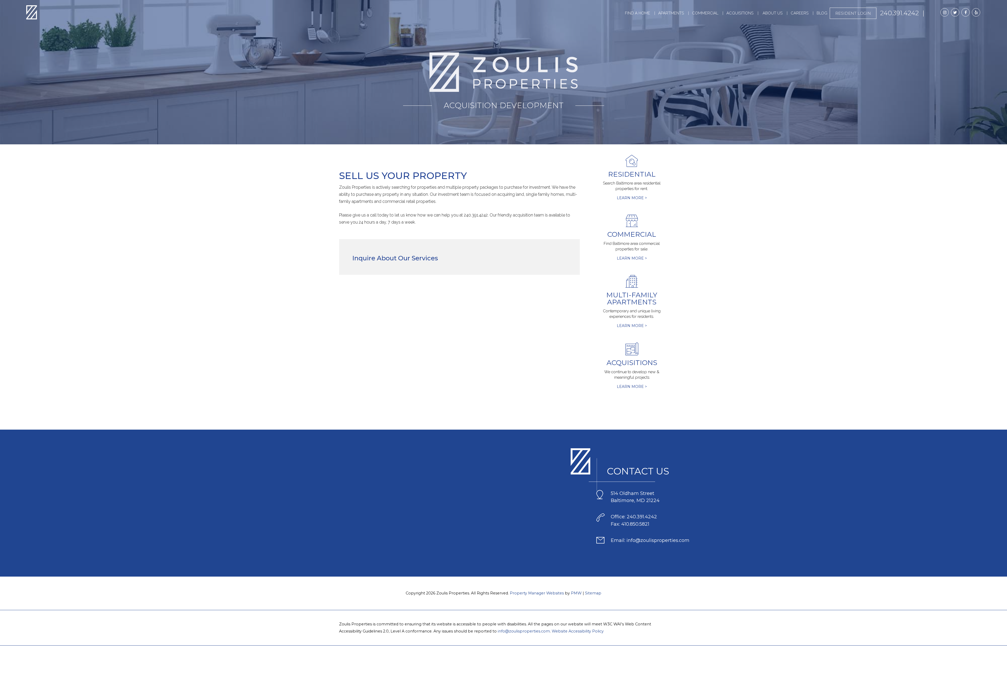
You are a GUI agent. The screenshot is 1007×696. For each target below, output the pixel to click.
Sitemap (593, 593)
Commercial (705, 13)
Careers (799, 13)
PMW (576, 593)
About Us (773, 13)
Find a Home (637, 13)
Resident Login (853, 13)
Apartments (671, 13)
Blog (822, 13)
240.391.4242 (899, 13)
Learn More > (632, 198)
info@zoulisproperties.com (524, 631)
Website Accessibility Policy (578, 631)
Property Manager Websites (537, 593)
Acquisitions (739, 13)
